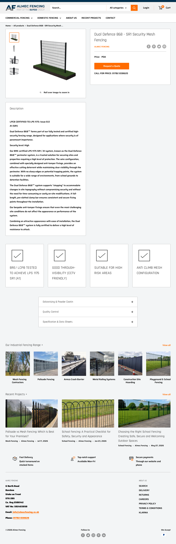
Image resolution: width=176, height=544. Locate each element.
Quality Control (51, 312)
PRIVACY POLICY (147, 503)
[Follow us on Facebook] (83, 535)
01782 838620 (120, 73)
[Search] (134, 8)
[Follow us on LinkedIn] (104, 535)
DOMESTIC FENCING (47, 18)
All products (18, 25)
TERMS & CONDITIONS (150, 508)
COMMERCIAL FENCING (18, 18)
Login (146, 7)
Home (8, 25)
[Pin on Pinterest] (154, 46)
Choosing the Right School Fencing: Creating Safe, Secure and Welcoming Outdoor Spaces (141, 436)
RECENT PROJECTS (91, 18)
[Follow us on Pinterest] (99, 535)
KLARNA (143, 512)
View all (167, 345)
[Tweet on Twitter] (159, 46)
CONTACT (110, 18)
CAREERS (144, 499)
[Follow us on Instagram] (93, 535)
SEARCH (143, 486)
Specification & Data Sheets (57, 322)
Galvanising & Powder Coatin (58, 302)
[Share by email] (164, 46)
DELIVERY (144, 490)
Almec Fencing (101, 46)
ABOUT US (71, 18)
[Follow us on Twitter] (88, 535)
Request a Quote (111, 66)
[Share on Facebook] (149, 46)
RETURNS (144, 495)
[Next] (170, 365)
